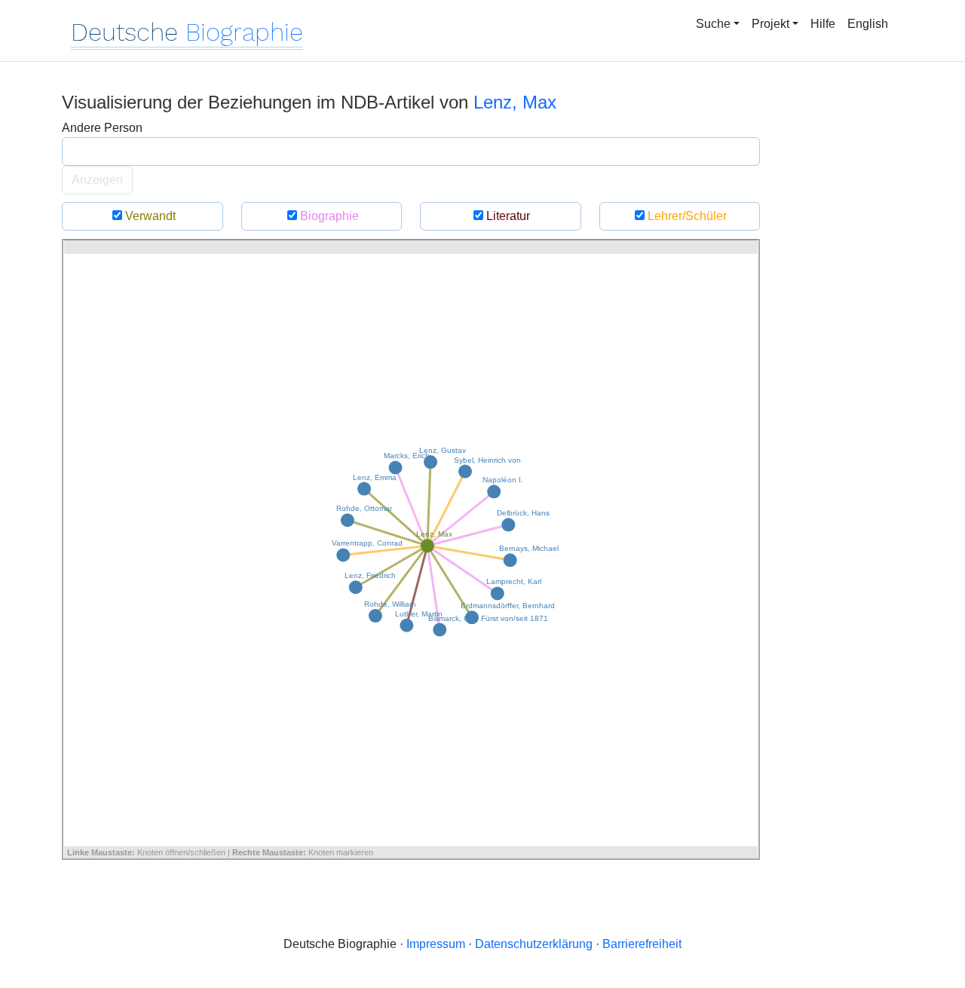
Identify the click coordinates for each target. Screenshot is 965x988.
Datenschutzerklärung (534, 944)
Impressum (435, 944)
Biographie (328, 216)
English (867, 23)
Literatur (506, 216)
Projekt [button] (770, 23)
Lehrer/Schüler (686, 216)
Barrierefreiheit (642, 944)
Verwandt (149, 216)
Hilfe (822, 23)
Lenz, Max (514, 102)
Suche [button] (713, 23)
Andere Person (102, 127)
